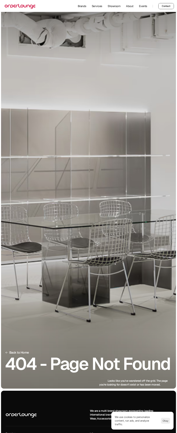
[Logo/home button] (21, 415)
